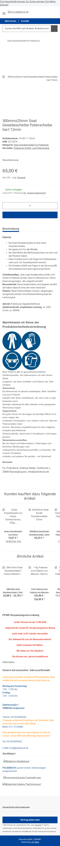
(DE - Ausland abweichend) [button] (34, 193)
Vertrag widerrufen (30, 820)
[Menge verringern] (6, 205)
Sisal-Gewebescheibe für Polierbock (31, 145)
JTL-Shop (35, 842)
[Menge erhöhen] (54, 205)
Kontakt (25, 21)
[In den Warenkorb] (4, 49)
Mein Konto (10, 21)
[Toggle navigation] (4, 12)
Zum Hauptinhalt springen (13, 1)
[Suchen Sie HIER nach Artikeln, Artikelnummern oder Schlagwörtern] (54, 28)
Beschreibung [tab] (10, 228)
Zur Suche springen (35, 1)
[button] (47, 12)
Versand (21, 177)
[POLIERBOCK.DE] (18, 12)
